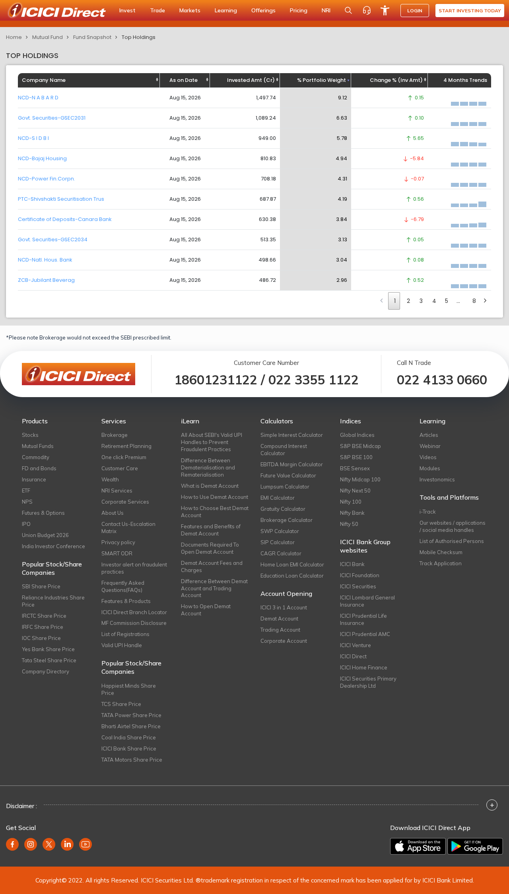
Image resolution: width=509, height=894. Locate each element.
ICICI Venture (355, 645)
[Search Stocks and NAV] (348, 10)
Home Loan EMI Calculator (292, 564)
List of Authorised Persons (452, 541)
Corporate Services (125, 501)
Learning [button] (226, 10)
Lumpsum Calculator (284, 486)
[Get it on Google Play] (475, 846)
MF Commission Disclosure (134, 623)
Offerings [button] (263, 10)
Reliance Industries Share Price (53, 601)
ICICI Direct (353, 656)
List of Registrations (125, 634)
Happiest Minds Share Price (128, 689)
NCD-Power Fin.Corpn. (46, 178)
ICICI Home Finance (363, 667)
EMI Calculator (277, 498)
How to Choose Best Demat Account (215, 511)
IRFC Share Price (42, 627)
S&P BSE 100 (356, 457)
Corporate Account (283, 641)
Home (14, 37)
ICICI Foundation (359, 575)
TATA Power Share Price (131, 715)
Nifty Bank (352, 513)
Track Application (441, 563)
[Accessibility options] (385, 10)
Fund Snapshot (92, 37)
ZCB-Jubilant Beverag (46, 280)
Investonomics (437, 479)
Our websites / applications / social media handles (453, 526)
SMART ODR (116, 553)
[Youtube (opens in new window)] (85, 844)
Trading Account (280, 629)
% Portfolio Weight (321, 80)
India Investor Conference (53, 546)
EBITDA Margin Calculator (291, 464)
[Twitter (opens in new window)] (49, 844)
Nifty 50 (349, 524)
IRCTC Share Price (44, 616)
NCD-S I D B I (33, 138)
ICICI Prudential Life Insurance (363, 619)
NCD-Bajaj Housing (42, 158)
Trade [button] (157, 10)
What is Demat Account (210, 486)
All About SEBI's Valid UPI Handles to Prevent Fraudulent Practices (211, 442)
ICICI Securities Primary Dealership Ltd (368, 682)
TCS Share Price (121, 704)
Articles (429, 435)
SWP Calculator (279, 531)
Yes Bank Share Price (48, 649)
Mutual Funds (38, 446)
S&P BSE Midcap (360, 446)
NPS (27, 501)
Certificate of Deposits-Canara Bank (65, 219)
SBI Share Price (41, 586)
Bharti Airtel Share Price (131, 726)
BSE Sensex (355, 468)
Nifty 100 (350, 501)
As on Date (183, 80)
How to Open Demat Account (206, 610)
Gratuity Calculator (282, 509)
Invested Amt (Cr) (251, 80)
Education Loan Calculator (292, 575)
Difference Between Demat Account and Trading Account (214, 588)
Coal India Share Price (128, 737)
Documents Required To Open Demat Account (210, 548)
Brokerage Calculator (286, 520)
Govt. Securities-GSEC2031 (51, 118)
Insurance (34, 479)
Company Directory (45, 671)
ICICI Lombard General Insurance (367, 601)
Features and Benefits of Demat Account (211, 530)
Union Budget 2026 (45, 535)
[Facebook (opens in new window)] (12, 844)
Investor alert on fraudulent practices (134, 568)
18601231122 (215, 380)
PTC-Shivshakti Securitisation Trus (61, 199)
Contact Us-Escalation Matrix (128, 527)
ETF (26, 490)
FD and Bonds (39, 468)
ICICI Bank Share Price (128, 748)
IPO (26, 524)
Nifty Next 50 (355, 490)
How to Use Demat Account (214, 497)
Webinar (430, 446)
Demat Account (279, 618)
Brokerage (114, 435)
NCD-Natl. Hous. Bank (45, 260)
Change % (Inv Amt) (396, 80)
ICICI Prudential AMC (365, 634)
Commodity (35, 457)
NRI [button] (326, 10)
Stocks (30, 435)
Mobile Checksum (441, 552)
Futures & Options (43, 513)
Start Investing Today (470, 11)
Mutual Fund (47, 37)
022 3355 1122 (313, 380)
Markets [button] (189, 10)
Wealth (110, 479)
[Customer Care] (367, 10)
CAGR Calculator (280, 553)
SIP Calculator (277, 542)
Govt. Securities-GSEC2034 (52, 239)
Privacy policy (118, 542)
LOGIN (414, 11)
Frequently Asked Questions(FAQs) (122, 586)
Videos (428, 457)
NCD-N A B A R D (38, 97)
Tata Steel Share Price (49, 660)
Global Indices (357, 435)
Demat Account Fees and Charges (212, 566)
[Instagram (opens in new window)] (30, 844)
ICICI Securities (358, 586)
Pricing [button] (298, 10)
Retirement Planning (126, 446)
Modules (430, 468)
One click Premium (123, 457)
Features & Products (126, 601)
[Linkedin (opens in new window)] (67, 844)
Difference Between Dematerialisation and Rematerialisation (208, 467)
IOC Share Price (41, 638)
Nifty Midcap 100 (360, 479)
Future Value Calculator (288, 475)
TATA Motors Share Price (131, 759)
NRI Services (116, 490)
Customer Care (119, 468)
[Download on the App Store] (418, 846)
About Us (112, 513)
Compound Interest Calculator (283, 449)
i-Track (428, 511)
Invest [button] (127, 10)
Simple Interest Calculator (291, 435)
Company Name (44, 80)
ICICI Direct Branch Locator (134, 612)
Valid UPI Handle (121, 645)
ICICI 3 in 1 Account (283, 607)
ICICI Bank (352, 564)
